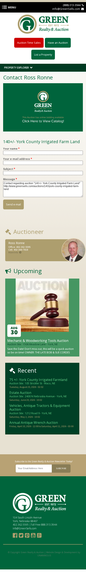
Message (10, 179)
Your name (11, 148)
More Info (13, 252)
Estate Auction (20, 393)
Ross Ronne (16, 243)
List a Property (43, 54)
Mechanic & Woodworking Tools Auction (37, 341)
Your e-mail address (17, 159)
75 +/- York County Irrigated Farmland (38, 380)
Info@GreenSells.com (25, 528)
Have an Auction (58, 43)
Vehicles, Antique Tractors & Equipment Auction (39, 408)
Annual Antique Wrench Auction (33, 422)
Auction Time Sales (29, 43)
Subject (9, 169)
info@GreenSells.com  (68, 9)
